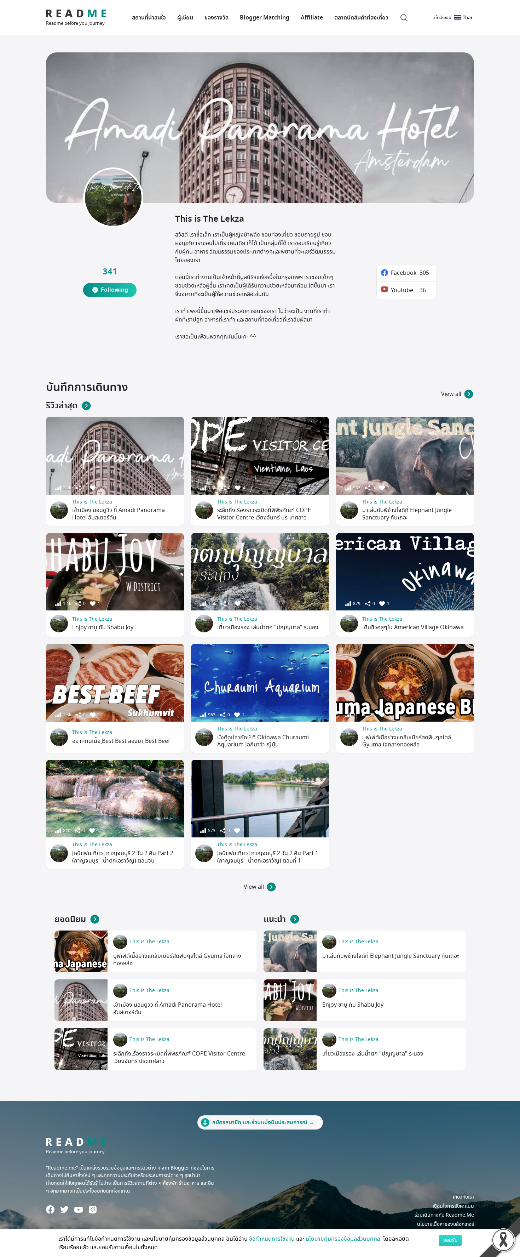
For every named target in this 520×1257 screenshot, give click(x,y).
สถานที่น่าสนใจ (149, 17)
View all (451, 394)
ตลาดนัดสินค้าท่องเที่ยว (361, 17)
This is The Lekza (92, 502)
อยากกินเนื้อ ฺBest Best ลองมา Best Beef (121, 741)
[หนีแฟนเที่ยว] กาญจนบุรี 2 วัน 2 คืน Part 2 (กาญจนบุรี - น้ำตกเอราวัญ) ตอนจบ (122, 857)
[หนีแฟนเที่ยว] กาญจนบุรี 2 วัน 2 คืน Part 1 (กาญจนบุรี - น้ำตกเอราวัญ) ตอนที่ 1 (267, 857)
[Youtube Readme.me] (78, 1210)
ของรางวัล (216, 17)
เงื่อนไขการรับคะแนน (453, 1206)
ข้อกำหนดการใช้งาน (272, 1239)
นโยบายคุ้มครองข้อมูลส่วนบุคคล (344, 1239)
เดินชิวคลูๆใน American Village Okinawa (413, 627)
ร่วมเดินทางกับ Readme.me (444, 1215)
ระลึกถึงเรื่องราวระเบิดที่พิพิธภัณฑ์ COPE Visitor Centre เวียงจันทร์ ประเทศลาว (264, 514)
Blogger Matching (264, 17)
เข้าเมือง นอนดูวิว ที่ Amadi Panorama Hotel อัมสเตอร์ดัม (118, 514)
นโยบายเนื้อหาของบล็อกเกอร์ (445, 1224)
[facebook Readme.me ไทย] (50, 1209)
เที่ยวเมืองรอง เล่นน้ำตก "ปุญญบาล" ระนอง (267, 627)
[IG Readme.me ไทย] (92, 1209)
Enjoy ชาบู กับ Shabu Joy (102, 627)
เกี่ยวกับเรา (463, 1197)
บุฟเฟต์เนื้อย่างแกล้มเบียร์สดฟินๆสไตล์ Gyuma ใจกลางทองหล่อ (406, 741)
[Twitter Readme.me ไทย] (64, 1209)
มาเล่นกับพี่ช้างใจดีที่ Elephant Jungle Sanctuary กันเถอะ (407, 514)
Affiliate (312, 17)
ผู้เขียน (185, 17)
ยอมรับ (450, 1240)
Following (114, 290)
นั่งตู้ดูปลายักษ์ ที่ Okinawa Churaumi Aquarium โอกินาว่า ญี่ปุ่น (263, 741)
